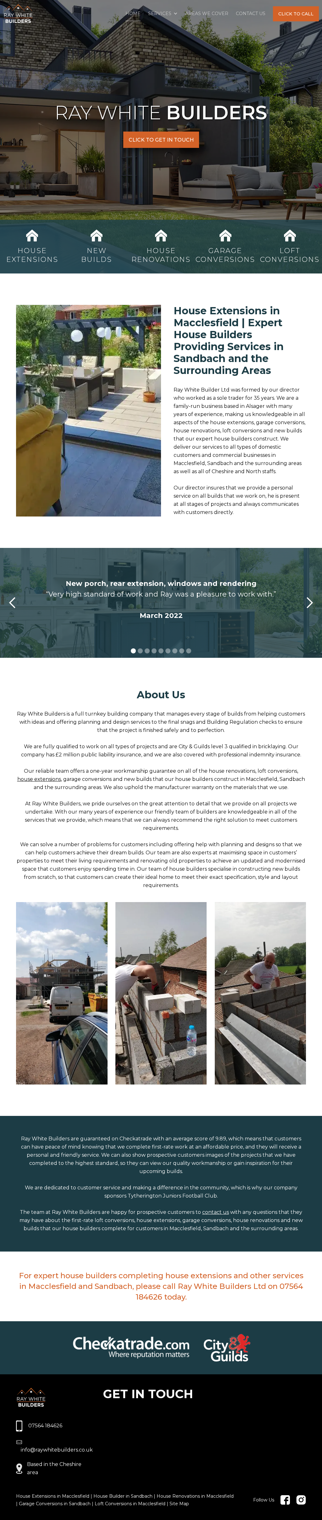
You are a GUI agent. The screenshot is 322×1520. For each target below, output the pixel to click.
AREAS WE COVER (206, 13)
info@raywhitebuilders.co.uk (57, 1450)
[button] (163, 13)
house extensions (39, 779)
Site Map (179, 1503)
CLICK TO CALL (296, 14)
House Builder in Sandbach (123, 1496)
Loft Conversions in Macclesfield (130, 1503)
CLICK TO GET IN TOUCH (161, 140)
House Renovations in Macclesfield (195, 1496)
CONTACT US (250, 13)
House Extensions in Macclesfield (52, 1496)
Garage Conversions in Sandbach (55, 1503)
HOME (133, 13)
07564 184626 (45, 1426)
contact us (215, 1212)
